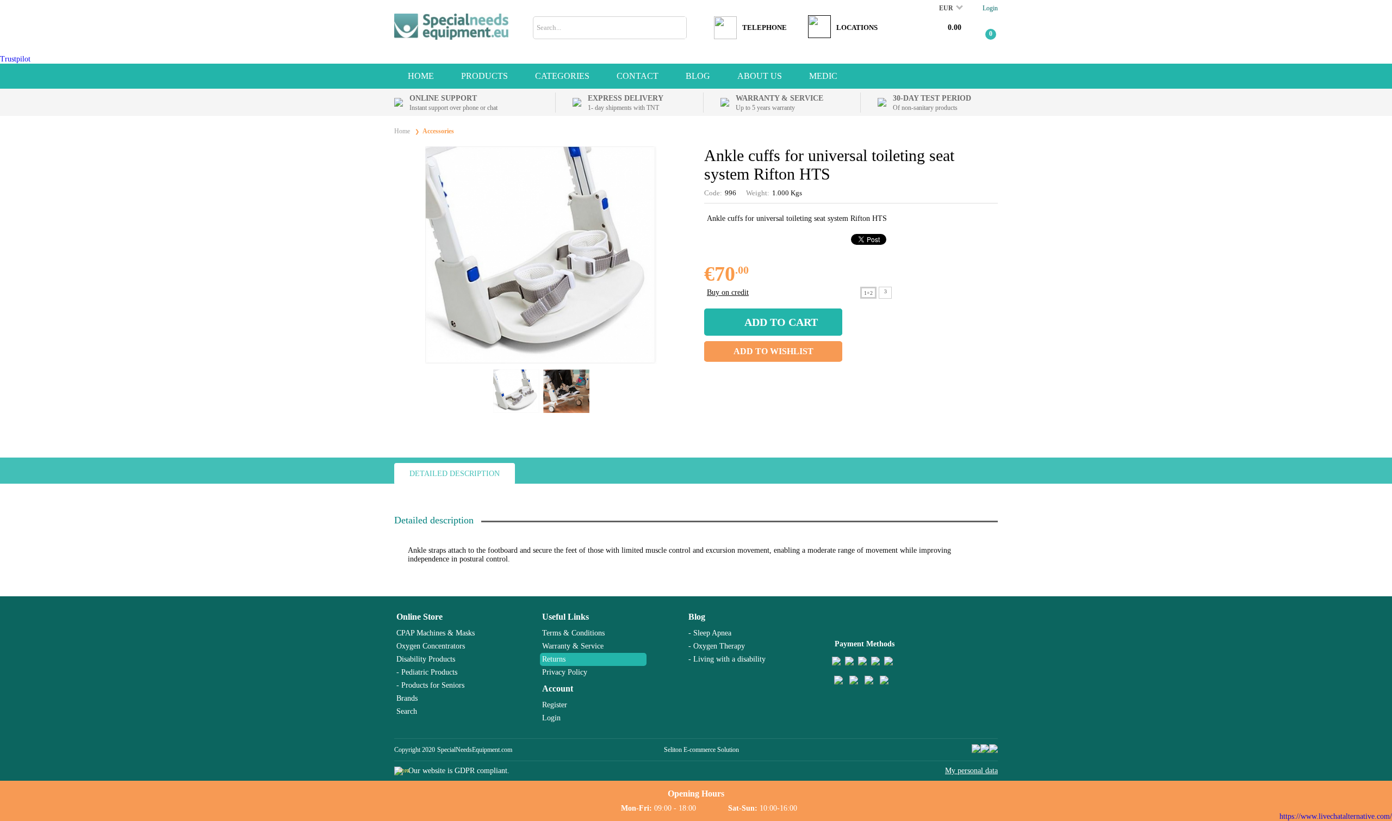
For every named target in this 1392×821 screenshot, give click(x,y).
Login (990, 8)
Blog (696, 616)
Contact (637, 76)
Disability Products (425, 659)
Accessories (438, 131)
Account (557, 688)
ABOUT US (759, 76)
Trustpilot (15, 59)
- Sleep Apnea (709, 633)
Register (554, 705)
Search (406, 711)
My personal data (971, 771)
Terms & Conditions (573, 633)
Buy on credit (728, 292)
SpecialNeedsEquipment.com (474, 750)
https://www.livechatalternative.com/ (1335, 816)
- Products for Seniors (430, 685)
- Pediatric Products (426, 672)
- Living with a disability (727, 659)
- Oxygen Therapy (716, 646)
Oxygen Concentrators (430, 646)
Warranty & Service (573, 646)
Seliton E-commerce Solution (701, 750)
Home (421, 76)
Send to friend (990, 274)
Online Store (419, 616)
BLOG (698, 76)
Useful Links (565, 616)
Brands (407, 698)
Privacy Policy (564, 672)
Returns (554, 659)
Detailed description (454, 474)
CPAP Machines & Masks (435, 633)
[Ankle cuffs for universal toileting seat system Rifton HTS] (541, 361)
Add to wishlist (773, 351)
